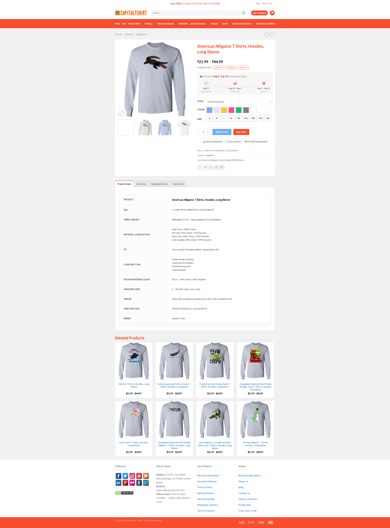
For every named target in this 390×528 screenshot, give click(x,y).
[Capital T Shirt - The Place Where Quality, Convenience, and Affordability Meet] (131, 13)
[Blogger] (146, 476)
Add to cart (222, 131)
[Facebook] (118, 476)
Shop (124, 23)
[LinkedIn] (118, 483)
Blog (258, 3)
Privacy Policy (204, 487)
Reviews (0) (178, 184)
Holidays (148, 23)
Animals (214, 23)
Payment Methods (207, 481)
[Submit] (243, 13)
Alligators (141, 34)
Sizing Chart (244, 504)
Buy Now (241, 132)
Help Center (267, 3)
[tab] (124, 184)
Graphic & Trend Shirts (265, 23)
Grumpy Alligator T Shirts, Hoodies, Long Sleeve (255, 444)
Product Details (124, 184)
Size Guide (141, 184)
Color (201, 110)
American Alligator (210, 160)
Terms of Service (206, 510)
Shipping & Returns (159, 184)
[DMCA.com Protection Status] (124, 492)
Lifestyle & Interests (165, 23)
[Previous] (122, 79)
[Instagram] (132, 476)
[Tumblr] (139, 483)
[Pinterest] (125, 483)
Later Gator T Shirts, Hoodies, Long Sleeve (134, 444)
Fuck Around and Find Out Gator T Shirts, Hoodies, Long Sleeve (174, 385)
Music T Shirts (134, 23)
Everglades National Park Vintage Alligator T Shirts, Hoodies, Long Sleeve (174, 445)
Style (200, 101)
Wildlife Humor (237, 160)
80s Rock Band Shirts (208, 475)
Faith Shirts (183, 23)
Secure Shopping (205, 498)
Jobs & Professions (198, 23)
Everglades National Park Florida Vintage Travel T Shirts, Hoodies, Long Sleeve (255, 387)
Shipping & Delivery (207, 504)
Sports (225, 23)
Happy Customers (247, 498)
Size (199, 119)
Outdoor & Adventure (241, 23)
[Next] (187, 79)
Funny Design (224, 160)
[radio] (209, 110)
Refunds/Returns (206, 493)
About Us (243, 481)
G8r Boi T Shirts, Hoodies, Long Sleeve (134, 385)
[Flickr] (132, 483)
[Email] (146, 483)
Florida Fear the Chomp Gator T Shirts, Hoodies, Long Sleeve (214, 385)
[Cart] (272, 13)
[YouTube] (139, 476)
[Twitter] (125, 476)
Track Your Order (247, 510)
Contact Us (244, 493)
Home (117, 23)
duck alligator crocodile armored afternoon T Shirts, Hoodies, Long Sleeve (215, 445)
